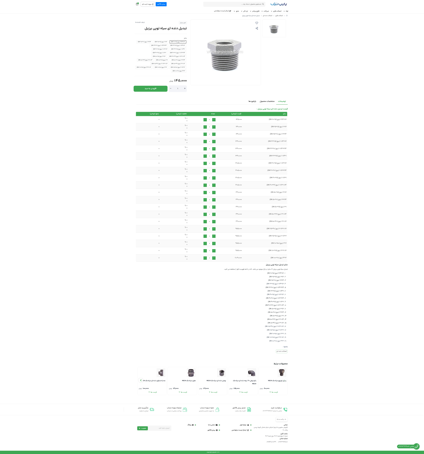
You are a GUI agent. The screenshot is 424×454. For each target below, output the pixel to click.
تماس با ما (211, 425)
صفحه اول (243, 425)
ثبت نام (144, 4)
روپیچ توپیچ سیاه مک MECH (277, 381)
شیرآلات (266, 11)
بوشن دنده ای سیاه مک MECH (216, 381)
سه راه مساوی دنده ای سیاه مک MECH (153, 381)
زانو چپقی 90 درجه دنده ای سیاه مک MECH (244, 382)
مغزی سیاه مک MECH (189, 381)
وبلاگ (189, 425)
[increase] (185, 89)
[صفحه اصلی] (287, 16)
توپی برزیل (183, 23)
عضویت (143, 428)
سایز (185, 38)
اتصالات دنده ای (267, 16)
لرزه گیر (245, 11)
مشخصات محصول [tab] (267, 101)
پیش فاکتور (161, 4)
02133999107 (283, 442)
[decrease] (171, 89)
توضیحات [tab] (282, 101)
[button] (141, 380)
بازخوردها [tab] (252, 101)
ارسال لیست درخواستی (221, 11)
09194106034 (271, 442)
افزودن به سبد (150, 88)
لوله (287, 11)
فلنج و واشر (255, 11)
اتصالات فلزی (277, 11)
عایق (237, 11)
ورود (149, 4)
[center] (263, 4)
